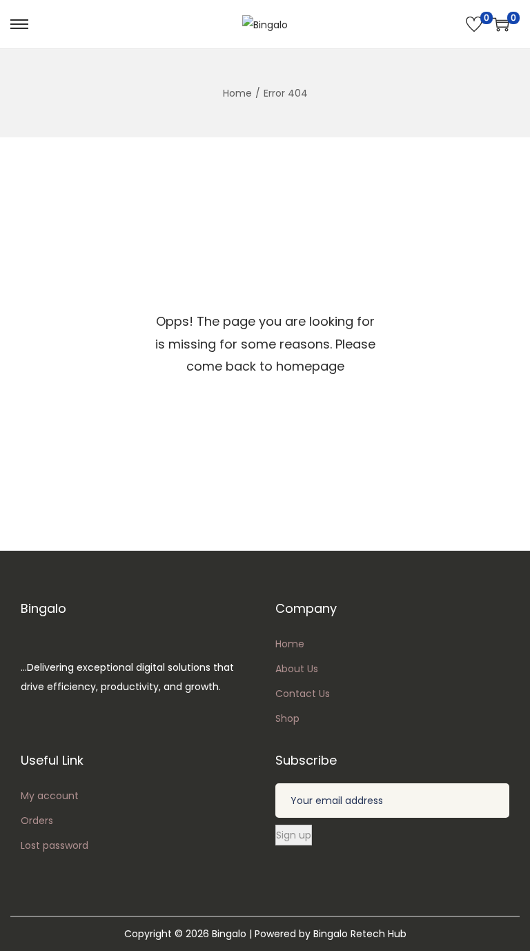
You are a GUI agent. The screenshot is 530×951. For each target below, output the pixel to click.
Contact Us (302, 693)
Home (237, 93)
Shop (287, 718)
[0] (474, 24)
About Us (296, 669)
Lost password (54, 845)
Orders (37, 820)
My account (50, 796)
